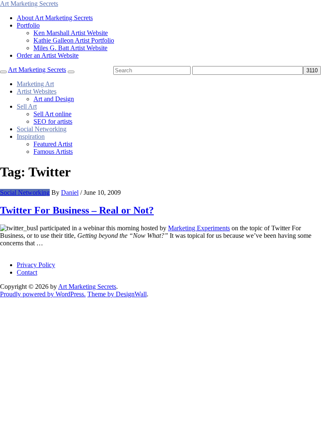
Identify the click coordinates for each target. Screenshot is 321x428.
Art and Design (53, 98)
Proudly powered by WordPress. (43, 294)
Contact (27, 272)
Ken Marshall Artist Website (70, 32)
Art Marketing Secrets (87, 286)
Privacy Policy (36, 264)
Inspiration (31, 136)
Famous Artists (53, 151)
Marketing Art (35, 83)
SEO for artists (52, 121)
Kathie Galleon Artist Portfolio (73, 40)
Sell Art (27, 106)
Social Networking (41, 128)
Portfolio (28, 25)
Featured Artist (52, 144)
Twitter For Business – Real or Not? (77, 210)
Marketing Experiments (199, 228)
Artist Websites (36, 91)
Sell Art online (52, 113)
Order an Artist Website (48, 55)
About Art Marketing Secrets (55, 17)
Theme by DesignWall (117, 294)
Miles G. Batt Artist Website (70, 47)
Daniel (70, 192)
